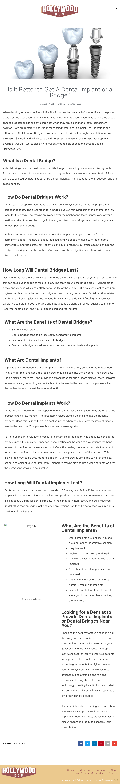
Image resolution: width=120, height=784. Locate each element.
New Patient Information (89, 773)
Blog (113, 770)
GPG (116, 780)
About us (84, 770)
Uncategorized (74, 104)
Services (100, 770)
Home (70, 770)
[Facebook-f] (116, 9)
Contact (114, 773)
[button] (3, 9)
